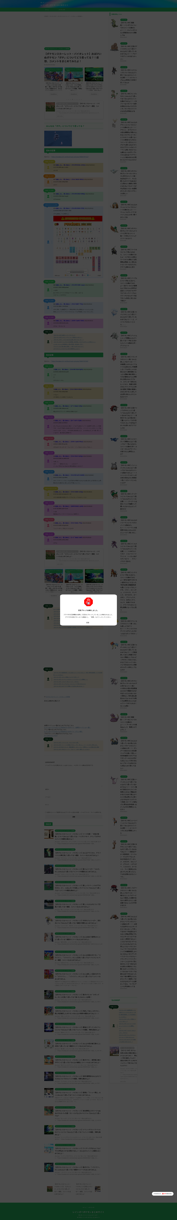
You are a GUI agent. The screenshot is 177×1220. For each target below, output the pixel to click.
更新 (87, 622)
